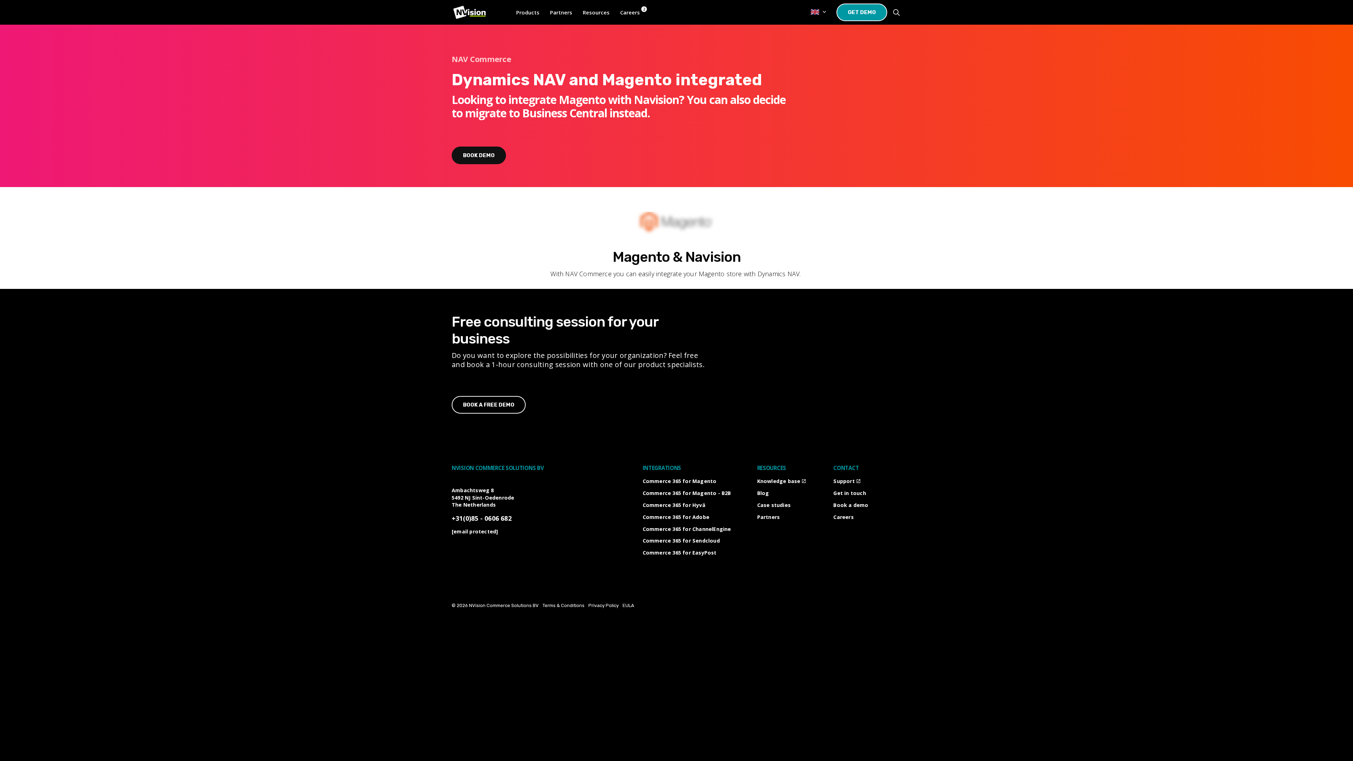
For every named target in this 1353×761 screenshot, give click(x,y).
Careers (843, 517)
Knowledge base (779, 481)
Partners (561, 12)
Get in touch (849, 493)
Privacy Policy (603, 605)
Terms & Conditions (564, 605)
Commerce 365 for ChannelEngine (687, 529)
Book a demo (850, 505)
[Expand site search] (896, 12)
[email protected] (475, 531)
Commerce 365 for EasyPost (680, 552)
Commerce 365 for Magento (680, 481)
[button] (676, 225)
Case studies (774, 505)
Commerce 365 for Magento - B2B (687, 493)
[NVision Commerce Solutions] (469, 12)
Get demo (862, 12)
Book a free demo (488, 405)
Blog (763, 493)
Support (843, 481)
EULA (628, 605)
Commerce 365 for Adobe (676, 517)
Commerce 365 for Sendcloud (681, 540)
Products (527, 12)
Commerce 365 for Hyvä (674, 505)
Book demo (479, 155)
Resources (596, 12)
